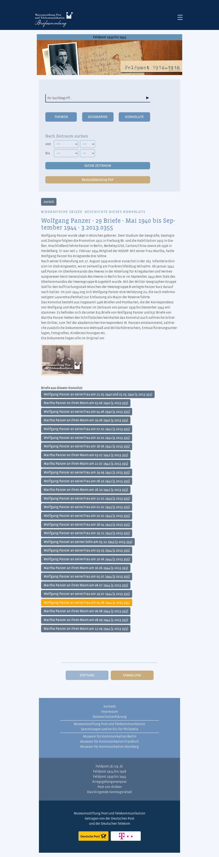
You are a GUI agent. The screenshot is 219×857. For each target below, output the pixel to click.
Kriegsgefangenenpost (109, 781)
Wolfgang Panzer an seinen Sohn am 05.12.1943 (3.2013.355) (88, 542)
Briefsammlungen (54, 20)
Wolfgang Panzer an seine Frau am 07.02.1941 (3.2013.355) (87, 429)
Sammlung (132, 675)
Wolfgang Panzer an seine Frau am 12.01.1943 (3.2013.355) (87, 498)
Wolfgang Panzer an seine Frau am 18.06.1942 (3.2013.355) (87, 446)
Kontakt (110, 706)
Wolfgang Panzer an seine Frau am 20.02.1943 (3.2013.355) (87, 516)
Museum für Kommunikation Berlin (109, 736)
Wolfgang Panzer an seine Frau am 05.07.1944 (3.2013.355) (87, 576)
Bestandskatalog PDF (98, 179)
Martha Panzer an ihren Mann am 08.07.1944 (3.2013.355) (86, 585)
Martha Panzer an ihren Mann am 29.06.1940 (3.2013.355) (86, 420)
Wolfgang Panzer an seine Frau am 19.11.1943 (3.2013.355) (87, 533)
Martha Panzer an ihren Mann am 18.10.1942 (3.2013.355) (86, 489)
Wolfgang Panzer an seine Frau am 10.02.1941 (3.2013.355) (87, 438)
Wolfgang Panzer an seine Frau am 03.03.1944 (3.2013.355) (87, 550)
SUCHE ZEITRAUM (97, 165)
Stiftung (87, 675)
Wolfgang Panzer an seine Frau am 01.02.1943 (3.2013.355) (87, 507)
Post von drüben (110, 787)
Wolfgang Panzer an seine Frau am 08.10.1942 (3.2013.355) (87, 481)
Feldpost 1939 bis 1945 (109, 37)
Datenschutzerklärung (110, 716)
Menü (180, 17)
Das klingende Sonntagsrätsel (109, 792)
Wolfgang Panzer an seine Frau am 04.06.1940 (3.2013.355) (87, 411)
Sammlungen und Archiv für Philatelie (109, 729)
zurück (49, 202)
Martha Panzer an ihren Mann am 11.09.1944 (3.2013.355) (86, 628)
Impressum (109, 711)
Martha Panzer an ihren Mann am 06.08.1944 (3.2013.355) (86, 611)
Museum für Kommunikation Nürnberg (109, 746)
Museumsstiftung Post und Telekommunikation (109, 724)
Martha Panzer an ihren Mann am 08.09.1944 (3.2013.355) (86, 620)
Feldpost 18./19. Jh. (110, 766)
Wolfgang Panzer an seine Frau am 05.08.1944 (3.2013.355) (87, 602)
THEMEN (61, 117)
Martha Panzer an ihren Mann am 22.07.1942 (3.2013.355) (86, 463)
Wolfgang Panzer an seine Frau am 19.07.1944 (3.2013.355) (87, 594)
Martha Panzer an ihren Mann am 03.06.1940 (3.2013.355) (86, 403)
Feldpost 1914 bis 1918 (109, 771)
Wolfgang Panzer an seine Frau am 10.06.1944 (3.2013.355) (87, 559)
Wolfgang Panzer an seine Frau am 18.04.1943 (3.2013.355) (87, 524)
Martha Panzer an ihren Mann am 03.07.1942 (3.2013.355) (86, 455)
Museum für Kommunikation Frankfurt (109, 741)
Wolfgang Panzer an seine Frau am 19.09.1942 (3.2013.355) (87, 472)
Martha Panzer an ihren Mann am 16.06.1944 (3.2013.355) (86, 568)
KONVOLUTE (134, 117)
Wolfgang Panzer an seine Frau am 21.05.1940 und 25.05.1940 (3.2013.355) (98, 394)
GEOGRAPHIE (98, 117)
